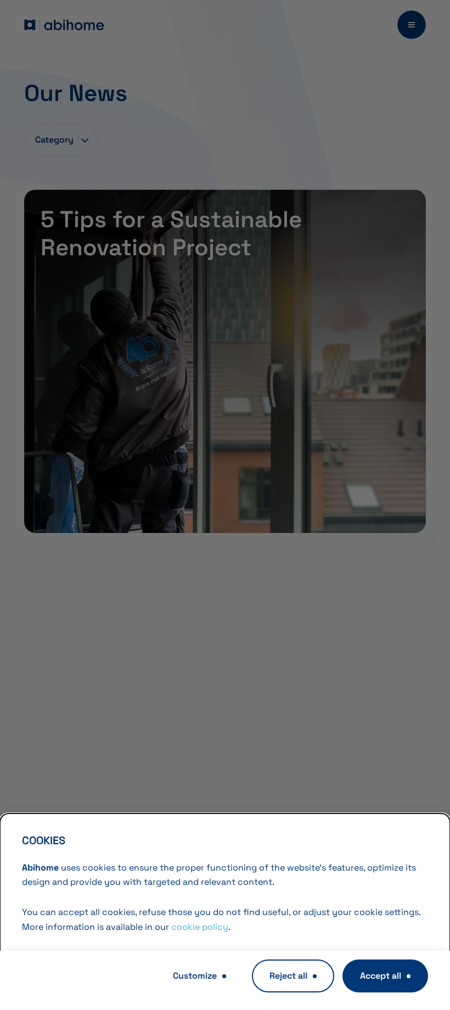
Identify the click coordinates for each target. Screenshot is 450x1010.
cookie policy (199, 927)
